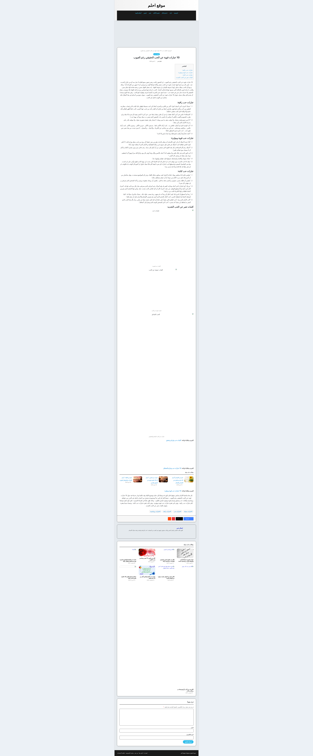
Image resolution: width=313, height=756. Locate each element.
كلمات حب (164, 50)
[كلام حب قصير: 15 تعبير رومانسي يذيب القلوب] (147, 553)
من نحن (136, 753)
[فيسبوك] (182, 533)
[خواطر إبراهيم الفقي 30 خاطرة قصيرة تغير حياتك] (127, 570)
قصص (145, 13)
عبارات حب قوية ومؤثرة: (185, 72)
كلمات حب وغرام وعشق (173, 440)
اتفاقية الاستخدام (121, 753)
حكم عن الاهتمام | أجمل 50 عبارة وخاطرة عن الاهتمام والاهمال (177, 480)
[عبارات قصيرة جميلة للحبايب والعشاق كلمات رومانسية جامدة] (185, 553)
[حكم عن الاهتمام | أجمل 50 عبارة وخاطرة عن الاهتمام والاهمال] (188, 479)
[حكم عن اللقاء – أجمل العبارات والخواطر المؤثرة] (137, 479)
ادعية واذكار (164, 13)
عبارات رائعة (166, 511)
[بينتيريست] (173, 518)
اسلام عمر (159, 61)
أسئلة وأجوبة (138, 13)
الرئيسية (176, 13)
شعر (150, 13)
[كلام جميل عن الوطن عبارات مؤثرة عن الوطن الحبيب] (166, 570)
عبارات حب (177, 511)
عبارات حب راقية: (187, 70)
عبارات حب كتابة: (188, 75)
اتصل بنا (145, 753)
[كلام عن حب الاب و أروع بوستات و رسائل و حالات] (185, 627)
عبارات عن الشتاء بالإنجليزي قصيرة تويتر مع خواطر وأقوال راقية (128, 560)
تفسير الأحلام (156, 13)
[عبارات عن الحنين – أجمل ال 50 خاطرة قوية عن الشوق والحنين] (163, 479)
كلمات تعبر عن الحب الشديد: (184, 77)
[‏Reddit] (169, 518)
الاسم (192, 727)
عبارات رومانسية (155, 511)
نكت (171, 13)
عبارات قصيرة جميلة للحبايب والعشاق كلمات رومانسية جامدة (186, 560)
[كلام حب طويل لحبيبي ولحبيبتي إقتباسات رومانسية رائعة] (166, 553)
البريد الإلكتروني (190, 734)
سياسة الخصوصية (130, 753)
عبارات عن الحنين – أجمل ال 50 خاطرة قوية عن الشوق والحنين (152, 480)
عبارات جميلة (187, 511)
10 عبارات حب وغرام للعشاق (172, 468)
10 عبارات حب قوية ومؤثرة (173, 491)
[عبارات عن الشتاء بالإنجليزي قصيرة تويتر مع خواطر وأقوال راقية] (127, 553)
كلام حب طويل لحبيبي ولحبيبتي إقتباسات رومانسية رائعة (167, 560)
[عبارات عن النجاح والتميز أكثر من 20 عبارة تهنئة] (147, 570)
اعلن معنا (141, 753)
